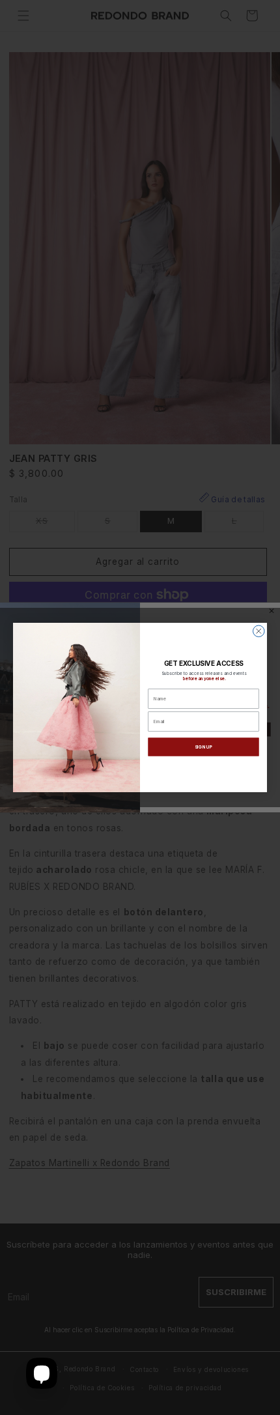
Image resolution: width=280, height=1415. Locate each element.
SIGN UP (204, 746)
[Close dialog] (259, 631)
